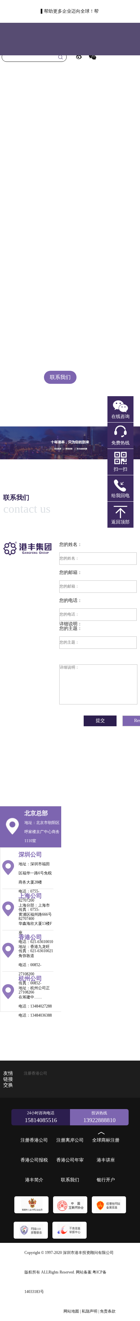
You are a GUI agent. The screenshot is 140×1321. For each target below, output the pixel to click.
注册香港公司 (60, 149)
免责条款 (108, 1311)
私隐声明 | (90, 1311)
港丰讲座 (60, 312)
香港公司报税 (60, 247)
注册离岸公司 (60, 182)
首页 (60, 116)
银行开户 (60, 409)
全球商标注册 (60, 214)
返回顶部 (120, 522)
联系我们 (60, 377)
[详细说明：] (98, 682)
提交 (100, 720)
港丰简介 (60, 344)
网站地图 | (72, 1311)
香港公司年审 (60, 279)
